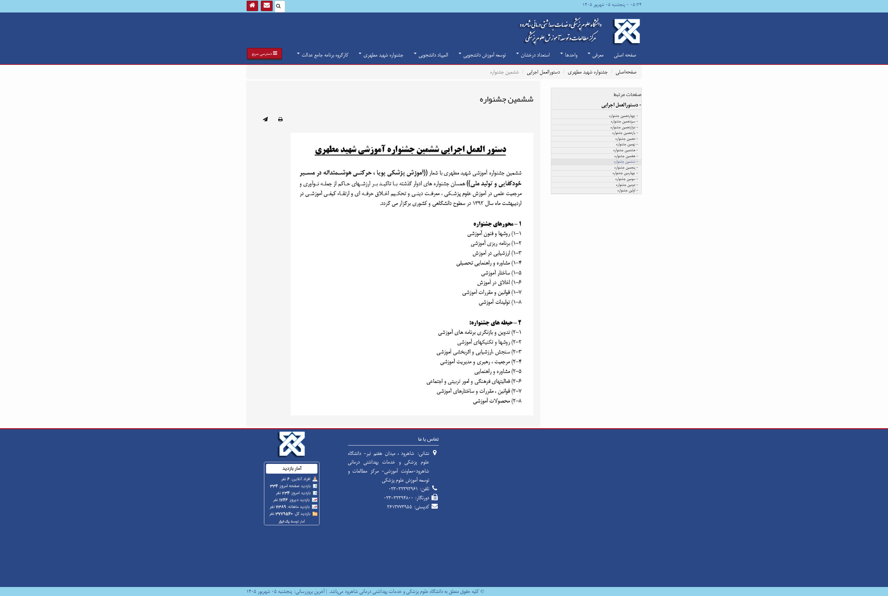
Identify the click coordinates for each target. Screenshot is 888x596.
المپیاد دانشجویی (432, 55)
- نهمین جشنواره (627, 144)
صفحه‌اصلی (626, 72)
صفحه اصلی (625, 55)
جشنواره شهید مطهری (382, 55)
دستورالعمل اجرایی (543, 72)
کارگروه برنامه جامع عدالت (324, 55)
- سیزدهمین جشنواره (624, 121)
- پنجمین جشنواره (626, 168)
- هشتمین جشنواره (625, 150)
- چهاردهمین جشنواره (623, 116)
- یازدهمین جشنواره (625, 133)
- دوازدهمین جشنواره (624, 127)
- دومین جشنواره (627, 185)
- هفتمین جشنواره (626, 156)
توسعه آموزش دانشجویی (484, 55)
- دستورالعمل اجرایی (621, 105)
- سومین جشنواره (626, 179)
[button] (264, 53)
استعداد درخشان (535, 55)
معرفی (597, 55)
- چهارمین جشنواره (625, 173)
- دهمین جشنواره (626, 139)
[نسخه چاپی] (280, 120)
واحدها (570, 55)
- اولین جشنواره (627, 190)
